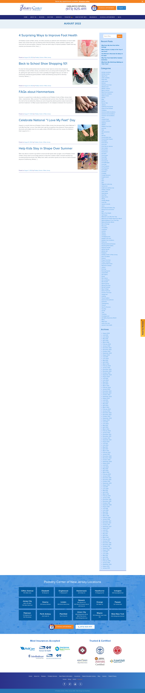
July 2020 (105, 465)
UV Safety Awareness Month (109, 318)
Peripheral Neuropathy (107, 245)
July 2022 (105, 422)
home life (104, 202)
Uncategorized (105, 316)
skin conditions (105, 280)
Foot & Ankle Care (106, 137)
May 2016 (105, 555)
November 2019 (107, 479)
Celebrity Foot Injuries (107, 106)
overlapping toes (106, 236)
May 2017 (105, 533)
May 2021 (105, 447)
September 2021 (107, 440)
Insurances (93, 17)
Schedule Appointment (106, 8)
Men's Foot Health (106, 213)
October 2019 (106, 481)
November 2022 (107, 414)
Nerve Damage (105, 224)
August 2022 (106, 420)
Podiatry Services (52, 676)
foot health (104, 159)
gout (103, 180)
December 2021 (107, 434)
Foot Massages (106, 162)
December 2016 (107, 543)
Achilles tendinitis (106, 72)
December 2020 (107, 456)
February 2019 (106, 496)
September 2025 (107, 353)
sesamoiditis (105, 272)
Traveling (104, 314)
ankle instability (106, 77)
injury (103, 206)
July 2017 (105, 530)
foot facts (104, 153)
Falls (103, 130)
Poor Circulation (106, 256)
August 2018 (106, 506)
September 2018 (107, 505)
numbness (104, 229)
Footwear (104, 171)
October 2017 (106, 524)
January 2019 (106, 497)
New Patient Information (65, 676)
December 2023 (107, 391)
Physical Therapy (106, 247)
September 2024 (107, 375)
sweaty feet (105, 294)
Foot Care (104, 144)
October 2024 (106, 373)
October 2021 (106, 438)
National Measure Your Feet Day (110, 220)
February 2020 (107, 474)
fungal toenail (105, 177)
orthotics (104, 235)
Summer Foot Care (106, 292)
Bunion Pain (105, 103)
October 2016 (106, 546)
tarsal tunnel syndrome (108, 299)
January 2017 (106, 541)
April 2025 (105, 362)
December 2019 (107, 477)
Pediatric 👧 (69, 17)
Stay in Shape (105, 289)
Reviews (41, 17)
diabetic (104, 124)
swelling (104, 296)
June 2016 (105, 553)
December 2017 (107, 521)
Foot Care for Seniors (107, 146)
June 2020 (106, 467)
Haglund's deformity (107, 184)
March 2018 (106, 515)
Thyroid (104, 305)
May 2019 (105, 490)
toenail (103, 310)
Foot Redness (105, 168)
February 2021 (106, 452)
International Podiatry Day (108, 207)
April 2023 (105, 405)
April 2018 (105, 514)
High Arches (105, 197)
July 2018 (105, 508)
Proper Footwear (106, 262)
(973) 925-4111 (76, 9)
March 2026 (106, 342)
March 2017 (106, 537)
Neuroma (104, 226)
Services (59, 17)
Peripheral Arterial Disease (108, 244)
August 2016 (106, 550)
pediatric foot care (106, 238)
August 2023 (106, 398)
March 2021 (106, 450)
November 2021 (107, 436)
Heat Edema (105, 193)
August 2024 (106, 376)
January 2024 (106, 389)
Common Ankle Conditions (108, 112)
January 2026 (106, 346)
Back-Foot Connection (107, 92)
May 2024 (105, 382)
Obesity (104, 233)
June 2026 (106, 337)
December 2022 (107, 412)
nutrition (104, 231)
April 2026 (105, 340)
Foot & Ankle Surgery (107, 139)
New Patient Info (81, 17)
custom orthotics (106, 121)
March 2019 (106, 494)
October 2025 (106, 351)
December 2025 (107, 347)
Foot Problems (105, 166)
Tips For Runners (106, 307)
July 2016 (105, 552)
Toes (103, 312)
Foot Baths (104, 141)
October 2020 (106, 459)
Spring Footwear (106, 287)
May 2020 (105, 468)
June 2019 (105, 488)
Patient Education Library (89, 676)
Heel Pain (104, 195)
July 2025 (105, 356)
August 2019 (106, 485)
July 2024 (105, 378)
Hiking (103, 198)
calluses (104, 105)
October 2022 (106, 416)
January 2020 (106, 476)
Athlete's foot (105, 86)
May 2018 (105, 512)
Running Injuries (106, 271)
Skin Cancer (105, 278)
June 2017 (105, 532)
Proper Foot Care (106, 260)
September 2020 (107, 461)
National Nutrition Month (108, 222)
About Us (33, 17)
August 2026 (106, 333)
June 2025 (106, 358)
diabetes (104, 123)
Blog (119, 17)
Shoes (103, 276)
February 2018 (106, 517)
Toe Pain (104, 309)
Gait (103, 179)
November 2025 (107, 349)
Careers (104, 676)
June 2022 (106, 423)
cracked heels (105, 119)
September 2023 (107, 396)
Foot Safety (104, 170)
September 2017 (107, 526)
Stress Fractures (106, 290)
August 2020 (106, 463)
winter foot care (106, 323)
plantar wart (105, 251)
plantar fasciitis (105, 249)
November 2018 (107, 501)
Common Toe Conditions (108, 115)
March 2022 (106, 429)
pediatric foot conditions (108, 240)
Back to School (105, 90)
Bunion (103, 101)
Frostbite (104, 173)
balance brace (105, 96)
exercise (104, 128)
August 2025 (106, 355)
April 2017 (105, 535)
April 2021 (105, 449)
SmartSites (87, 691)
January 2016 (106, 562)
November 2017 (107, 523)
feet (103, 133)
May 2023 (105, 403)
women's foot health (107, 325)
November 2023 (107, 393)
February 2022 (107, 431)
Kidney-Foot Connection (108, 209)
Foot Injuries (105, 161)
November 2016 (107, 544)
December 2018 (107, 499)
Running (104, 269)
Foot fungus (105, 155)
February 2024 (107, 387)
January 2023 (106, 411)
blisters (103, 97)
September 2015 (107, 564)
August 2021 (106, 441)
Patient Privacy (112, 676)
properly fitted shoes (107, 263)
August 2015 (106, 566)
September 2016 (107, 548)
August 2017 (106, 528)
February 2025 (107, 366)
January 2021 (106, 454)
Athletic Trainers (106, 88)
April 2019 (105, 492)
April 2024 (105, 384)
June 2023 (106, 402)
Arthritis (104, 83)
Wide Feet (104, 321)
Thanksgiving (105, 303)
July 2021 (105, 443)
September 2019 (107, 483)
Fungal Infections (106, 175)
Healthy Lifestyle (106, 189)
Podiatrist (104, 253)
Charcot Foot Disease (107, 108)
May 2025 (105, 360)
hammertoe (104, 186)
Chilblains (104, 110)
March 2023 (106, 407)
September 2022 (107, 418)
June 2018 (105, 510)
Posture (104, 258)
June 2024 (106, 380)
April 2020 (105, 470)
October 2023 (106, 394)
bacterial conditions (107, 94)
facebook (64, 684)
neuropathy (105, 227)
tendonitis (104, 301)
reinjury (104, 267)
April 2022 (105, 427)
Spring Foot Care (106, 285)
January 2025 (106, 367)
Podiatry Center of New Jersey (43, 57)
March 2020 (106, 472)
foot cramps (105, 148)
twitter (69, 684)
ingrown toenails (106, 204)
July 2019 (105, 487)
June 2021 (105, 445)
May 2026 (105, 338)
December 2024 (107, 369)
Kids (103, 211)
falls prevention (106, 132)
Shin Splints (105, 274)
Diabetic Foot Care (106, 126)
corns (103, 117)
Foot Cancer (105, 142)
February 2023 (107, 409)
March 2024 (106, 385)
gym (103, 182)
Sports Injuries (105, 283)
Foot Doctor (105, 150)
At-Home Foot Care (107, 85)
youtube (75, 684)
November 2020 (107, 458)
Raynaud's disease (106, 265)
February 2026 (107, 344)
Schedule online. (84, 1)
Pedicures (104, 242)
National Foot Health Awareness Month (112, 218)
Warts (103, 319)
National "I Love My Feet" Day (109, 216)
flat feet (103, 135)
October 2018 (106, 503)
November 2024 (107, 371)
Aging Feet (104, 76)
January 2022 (106, 432)
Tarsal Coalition (106, 298)
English (121, 8)
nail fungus (104, 215)
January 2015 (106, 568)
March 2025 (106, 364)
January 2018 (106, 519)
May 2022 (105, 425)
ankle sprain (105, 81)
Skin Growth (105, 281)
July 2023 (105, 400)
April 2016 (105, 557)
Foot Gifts (104, 157)
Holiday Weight (105, 200)
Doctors (50, 17)
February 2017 (106, 539)
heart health (105, 191)
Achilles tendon (106, 74)
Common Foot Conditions (108, 114)
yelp (80, 684)
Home (25, 17)
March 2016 (106, 559)
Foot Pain (104, 164)
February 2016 (106, 561)
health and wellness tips (108, 188)
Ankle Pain (104, 79)
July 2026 (105, 335)
